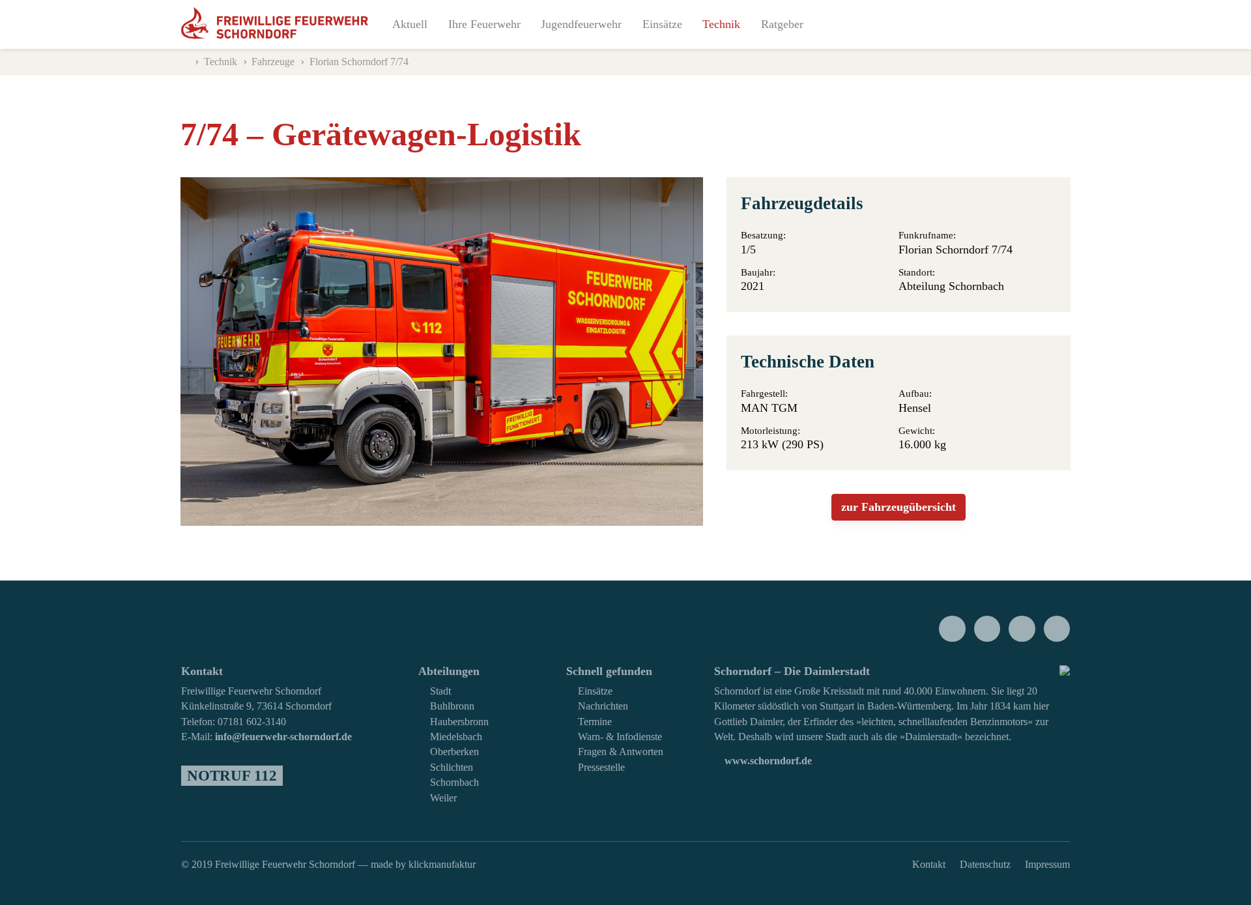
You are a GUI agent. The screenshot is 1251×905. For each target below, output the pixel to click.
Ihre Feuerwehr (484, 24)
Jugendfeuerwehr (581, 24)
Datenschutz (985, 864)
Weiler (443, 798)
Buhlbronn (452, 706)
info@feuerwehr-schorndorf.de (283, 737)
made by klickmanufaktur (423, 864)
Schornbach (454, 782)
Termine (595, 722)
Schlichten (451, 767)
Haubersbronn (459, 722)
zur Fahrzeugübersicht (898, 506)
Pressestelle (601, 767)
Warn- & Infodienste (620, 737)
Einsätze (662, 24)
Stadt (440, 691)
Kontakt (928, 864)
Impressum (1047, 864)
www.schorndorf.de (767, 761)
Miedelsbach (456, 737)
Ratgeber (782, 24)
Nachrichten (603, 706)
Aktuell (409, 24)
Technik (721, 24)
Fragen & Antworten (620, 752)
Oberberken (454, 752)
